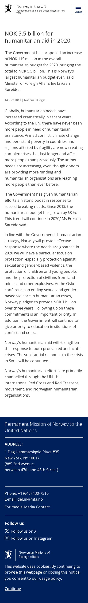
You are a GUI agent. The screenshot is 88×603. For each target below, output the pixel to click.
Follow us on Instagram (31, 538)
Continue (13, 588)
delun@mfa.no (30, 499)
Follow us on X (23, 531)
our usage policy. (47, 578)
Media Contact (37, 507)
